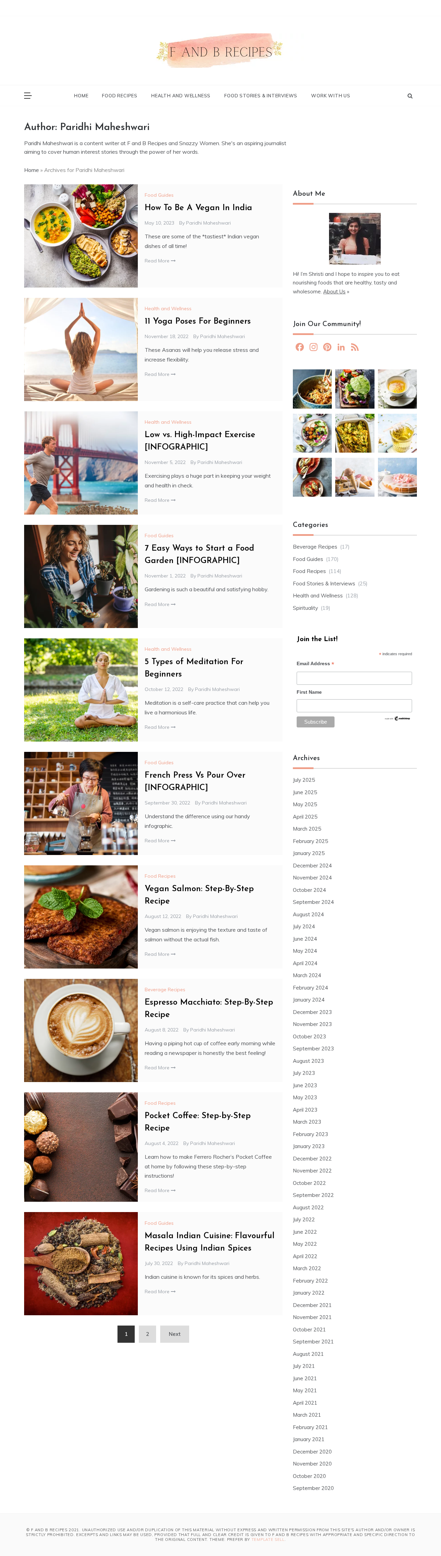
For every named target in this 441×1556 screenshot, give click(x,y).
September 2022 (313, 1195)
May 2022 (305, 1244)
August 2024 (308, 914)
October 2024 (309, 890)
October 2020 (309, 1476)
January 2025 (309, 853)
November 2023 (312, 1024)
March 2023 (307, 1122)
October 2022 (309, 1183)
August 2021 (308, 1354)
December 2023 (312, 1012)
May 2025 (305, 804)
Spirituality (305, 608)
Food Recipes (119, 95)
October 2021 (309, 1329)
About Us (334, 291)
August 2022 (308, 1207)
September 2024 (313, 902)
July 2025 (304, 780)
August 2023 (308, 1061)
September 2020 (313, 1488)
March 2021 (307, 1415)
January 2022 (309, 1292)
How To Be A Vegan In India (198, 208)
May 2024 (305, 951)
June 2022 (305, 1232)
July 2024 (304, 926)
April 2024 (305, 963)
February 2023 (310, 1134)
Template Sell (268, 1539)
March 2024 (307, 975)
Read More (158, 261)
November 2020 (312, 1463)
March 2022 (307, 1268)
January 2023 (309, 1146)
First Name (309, 692)
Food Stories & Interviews (260, 95)
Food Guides (159, 195)
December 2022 (312, 1158)
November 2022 (312, 1170)
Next (175, 1334)
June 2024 (305, 939)
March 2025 (307, 828)
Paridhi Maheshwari (208, 223)
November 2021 (312, 1317)
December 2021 (312, 1305)
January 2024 (309, 999)
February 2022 (310, 1280)
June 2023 (305, 1085)
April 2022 (305, 1256)
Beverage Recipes (165, 989)
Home (81, 95)
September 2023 (313, 1048)
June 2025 (305, 792)
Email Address (315, 664)
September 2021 (313, 1341)
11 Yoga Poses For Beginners (198, 321)
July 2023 (304, 1073)
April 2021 (305, 1403)
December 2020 (312, 1451)
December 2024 (312, 865)
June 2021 (305, 1378)
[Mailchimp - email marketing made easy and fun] (397, 720)
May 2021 (305, 1390)
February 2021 (310, 1427)
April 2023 (305, 1109)
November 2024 (312, 877)
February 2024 (310, 987)
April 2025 (305, 816)
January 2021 (309, 1439)
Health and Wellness (181, 95)
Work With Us (330, 95)
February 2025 (310, 841)
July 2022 (304, 1219)
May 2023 (305, 1097)
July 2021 (304, 1366)
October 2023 (309, 1036)
